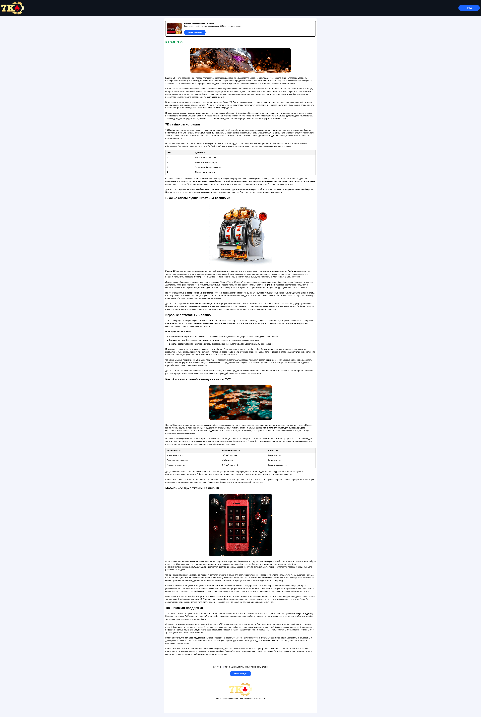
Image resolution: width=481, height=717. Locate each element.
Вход (469, 8)
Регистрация (240, 674)
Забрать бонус (195, 32)
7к (206, 89)
